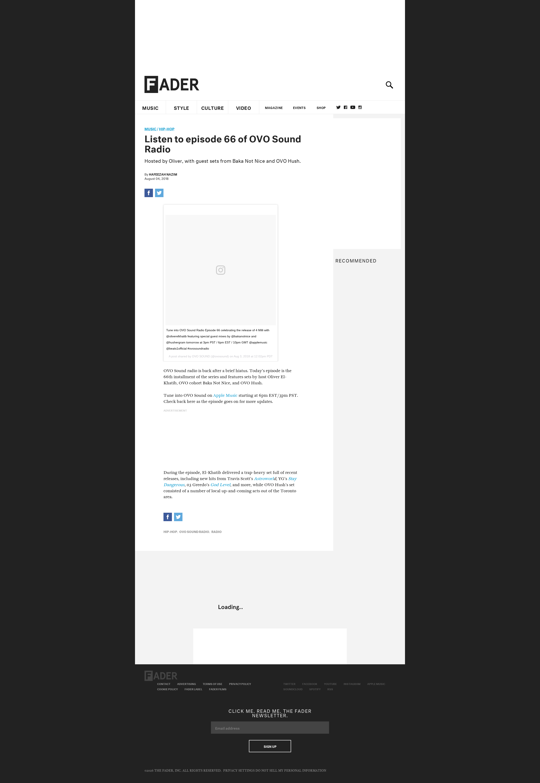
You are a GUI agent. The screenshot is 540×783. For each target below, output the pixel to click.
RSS (330, 689)
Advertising (186, 683)
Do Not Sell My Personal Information (290, 770)
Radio (216, 531)
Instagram (352, 683)
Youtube (330, 683)
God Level (220, 484)
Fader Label (193, 689)
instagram (360, 107)
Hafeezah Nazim (163, 173)
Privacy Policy (240, 683)
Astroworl (264, 478)
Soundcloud (292, 689)
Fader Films (218, 689)
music (150, 128)
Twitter (338, 107)
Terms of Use (212, 683)
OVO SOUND (201, 356)
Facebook (309, 683)
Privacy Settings (239, 770)
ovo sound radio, (194, 531)
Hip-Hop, (170, 531)
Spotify (315, 689)
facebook (345, 107)
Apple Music (225, 395)
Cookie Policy (167, 689)
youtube (352, 107)
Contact (163, 683)
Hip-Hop (166, 128)
